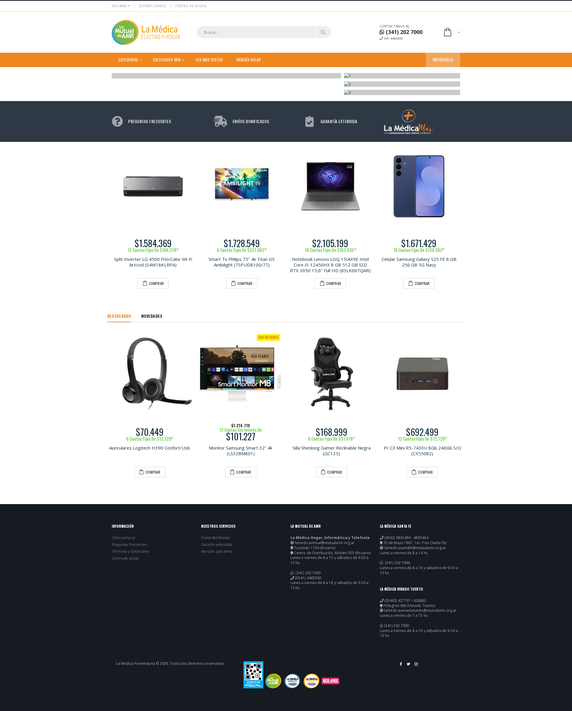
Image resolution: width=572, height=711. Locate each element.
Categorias (128, 60)
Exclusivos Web (167, 60)
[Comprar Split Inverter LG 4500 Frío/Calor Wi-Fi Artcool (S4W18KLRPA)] (153, 186)
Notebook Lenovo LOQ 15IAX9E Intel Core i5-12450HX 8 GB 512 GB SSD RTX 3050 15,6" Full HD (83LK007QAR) (330, 264)
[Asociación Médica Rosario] (330, 680)
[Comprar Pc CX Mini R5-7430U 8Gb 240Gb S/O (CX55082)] (422, 373)
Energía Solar (249, 60)
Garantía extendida (216, 544)
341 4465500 (392, 38)
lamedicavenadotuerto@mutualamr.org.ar (420, 610)
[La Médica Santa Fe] (292, 680)
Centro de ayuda (125, 558)
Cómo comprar (124, 537)
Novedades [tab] (151, 316)
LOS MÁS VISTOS (209, 60)
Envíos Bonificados (215, 537)
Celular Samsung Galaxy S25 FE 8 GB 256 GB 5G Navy (419, 262)
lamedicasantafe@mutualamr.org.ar (415, 548)
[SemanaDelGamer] (226, 75)
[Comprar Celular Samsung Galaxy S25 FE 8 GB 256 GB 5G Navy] (419, 186)
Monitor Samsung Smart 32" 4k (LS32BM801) (240, 450)
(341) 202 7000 (308, 573)
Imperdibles (443, 60)
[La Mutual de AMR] (273, 680)
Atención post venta (216, 551)
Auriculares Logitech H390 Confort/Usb (149, 448)
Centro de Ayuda (190, 6)
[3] (402, 92)
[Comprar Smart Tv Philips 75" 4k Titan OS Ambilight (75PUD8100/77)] (241, 186)
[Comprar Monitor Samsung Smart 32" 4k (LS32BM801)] (240, 373)
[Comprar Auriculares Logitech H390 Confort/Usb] (149, 373)
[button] (451, 32)
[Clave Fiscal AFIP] (253, 674)
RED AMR (119, 6)
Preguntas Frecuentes (129, 544)
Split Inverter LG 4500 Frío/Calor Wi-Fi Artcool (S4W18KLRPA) (153, 262)
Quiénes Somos (152, 6)
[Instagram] (416, 666)
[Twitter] (409, 666)
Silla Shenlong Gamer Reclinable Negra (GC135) (332, 450)
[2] (402, 84)
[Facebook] (401, 666)
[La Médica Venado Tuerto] (311, 680)
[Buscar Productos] (323, 32)
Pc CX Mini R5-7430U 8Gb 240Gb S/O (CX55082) (422, 450)
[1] (402, 75)
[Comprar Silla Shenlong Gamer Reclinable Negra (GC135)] (331, 373)
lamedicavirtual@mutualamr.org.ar (325, 542)
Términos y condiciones (130, 551)
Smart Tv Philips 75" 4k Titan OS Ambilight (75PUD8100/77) (242, 262)
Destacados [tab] (119, 316)
